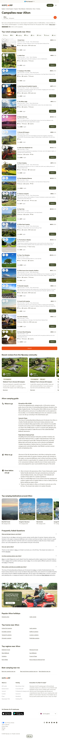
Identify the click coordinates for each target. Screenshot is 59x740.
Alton (34, 8)
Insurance (18, 693)
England (16, 8)
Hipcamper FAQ (6, 699)
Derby (7, 561)
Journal (4, 691)
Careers (4, 693)
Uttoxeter (7, 551)
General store (5, 688)
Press (3, 696)
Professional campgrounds (22, 691)
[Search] (55, 17)
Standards (18, 696)
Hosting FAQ (19, 699)
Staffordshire (29, 8)
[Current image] (6, 66)
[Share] (7, 40)
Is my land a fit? (19, 688)
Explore (3, 8)
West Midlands (22, 8)
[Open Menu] (55, 5)
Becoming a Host (20, 686)
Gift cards (4, 686)
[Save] (3, 40)
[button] (29, 534)
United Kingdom (9, 8)
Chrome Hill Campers (19, 382)
